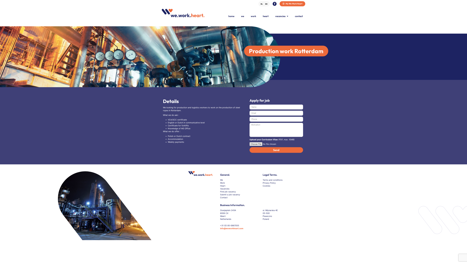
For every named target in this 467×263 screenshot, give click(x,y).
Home (231, 16)
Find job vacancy (228, 191)
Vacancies (280, 16)
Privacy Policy (269, 183)
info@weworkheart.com (231, 228)
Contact (299, 16)
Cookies (266, 186)
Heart (266, 16)
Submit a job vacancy (230, 194)
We (242, 16)
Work (253, 16)
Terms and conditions (273, 180)
